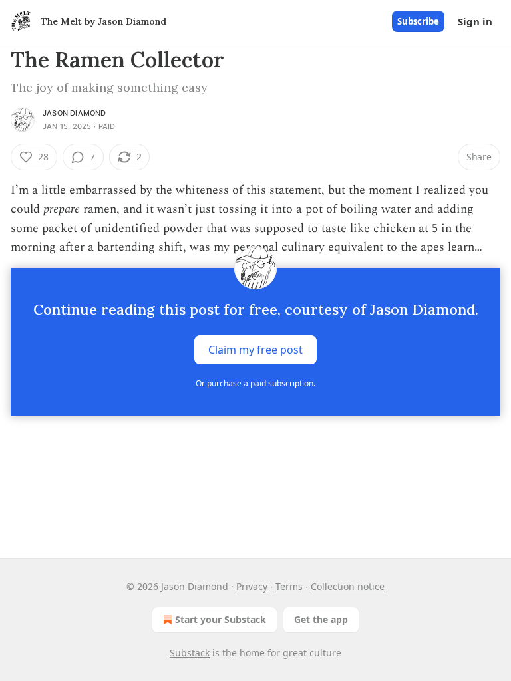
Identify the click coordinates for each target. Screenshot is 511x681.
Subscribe (418, 21)
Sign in (475, 21)
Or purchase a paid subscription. (255, 383)
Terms (289, 586)
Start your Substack (220, 619)
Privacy (251, 586)
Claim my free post (255, 349)
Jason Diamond (74, 113)
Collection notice (348, 586)
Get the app (321, 619)
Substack (190, 652)
